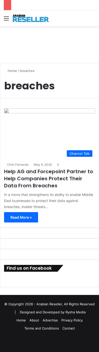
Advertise (50, 320)
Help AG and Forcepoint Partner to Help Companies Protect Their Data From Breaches (48, 178)
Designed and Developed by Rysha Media (53, 312)
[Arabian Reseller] (33, 18)
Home (12, 71)
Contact (68, 328)
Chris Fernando (18, 164)
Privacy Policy (72, 320)
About (34, 320)
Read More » (21, 217)
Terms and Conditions (41, 328)
